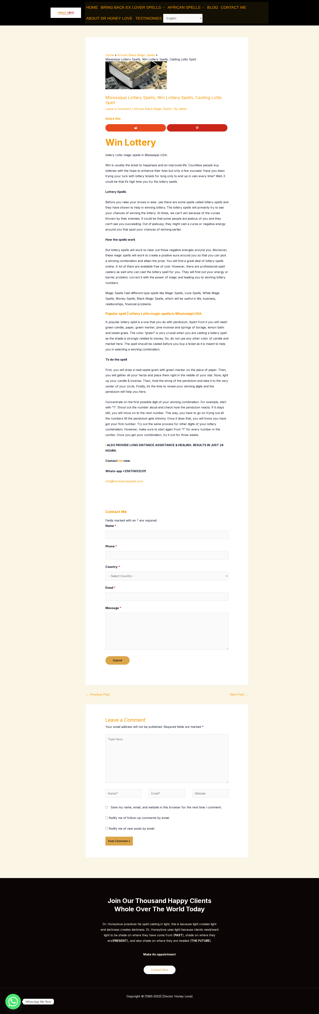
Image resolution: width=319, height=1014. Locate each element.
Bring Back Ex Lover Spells (131, 7)
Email (110, 587)
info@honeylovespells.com (124, 481)
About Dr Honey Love (109, 18)
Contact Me (233, 7)
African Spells (184, 7)
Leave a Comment (118, 109)
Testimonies (148, 18)
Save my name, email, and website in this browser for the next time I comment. (166, 807)
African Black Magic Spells (152, 109)
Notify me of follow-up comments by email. (139, 818)
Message (113, 608)
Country (112, 567)
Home (92, 7)
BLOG (212, 7)
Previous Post (97, 694)
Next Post (239, 694)
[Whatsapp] (13, 1001)
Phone (111, 546)
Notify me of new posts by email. (132, 828)
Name (110, 526)
